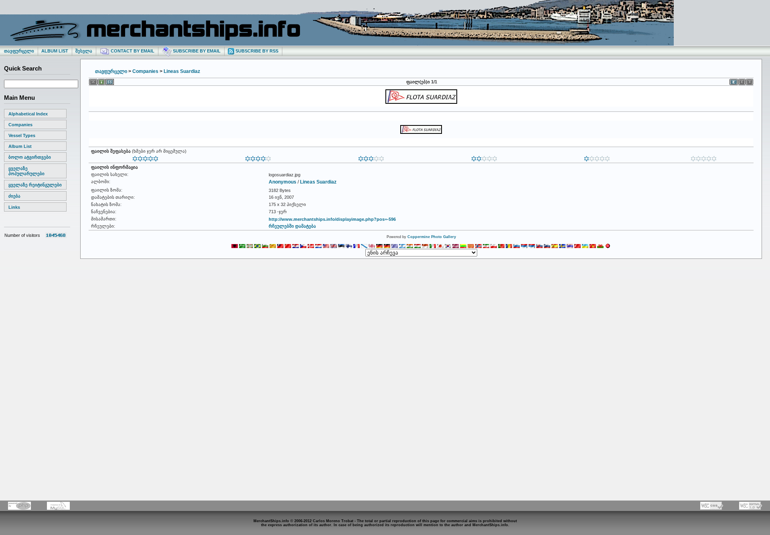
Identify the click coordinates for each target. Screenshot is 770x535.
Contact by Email (131, 50)
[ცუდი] (597, 157)
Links (14, 207)
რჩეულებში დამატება (292, 226)
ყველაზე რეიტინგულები (35, 184)
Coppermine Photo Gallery (431, 237)
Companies (20, 124)
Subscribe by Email (196, 50)
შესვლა (83, 50)
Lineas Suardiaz (182, 71)
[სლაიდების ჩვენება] (109, 80)
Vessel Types (21, 135)
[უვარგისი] (704, 157)
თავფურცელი (19, 50)
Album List (54, 50)
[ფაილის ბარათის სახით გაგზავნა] (733, 80)
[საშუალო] (484, 157)
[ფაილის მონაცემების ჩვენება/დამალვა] (101, 80)
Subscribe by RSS (256, 50)
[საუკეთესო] (145, 157)
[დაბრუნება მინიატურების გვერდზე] (93, 80)
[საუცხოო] (258, 157)
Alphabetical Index (28, 113)
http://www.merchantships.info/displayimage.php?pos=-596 (332, 219)
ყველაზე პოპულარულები (26, 171)
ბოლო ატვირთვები (29, 157)
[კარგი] (371, 157)
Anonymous (282, 182)
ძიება (14, 196)
